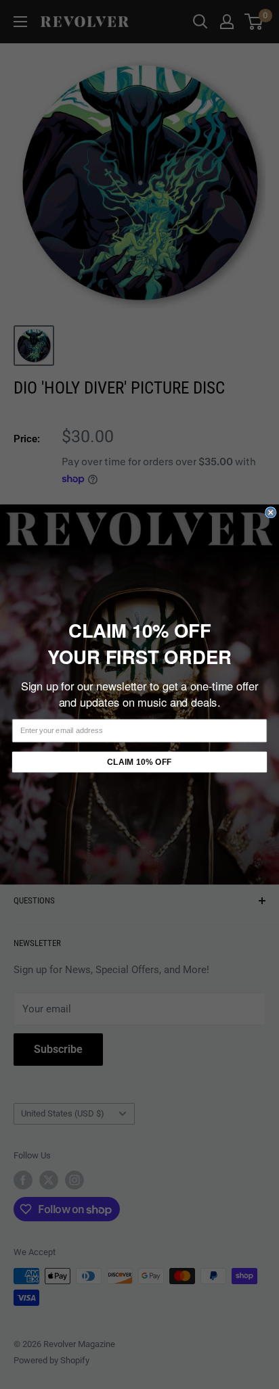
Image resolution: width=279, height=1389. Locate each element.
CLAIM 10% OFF (139, 762)
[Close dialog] (271, 512)
